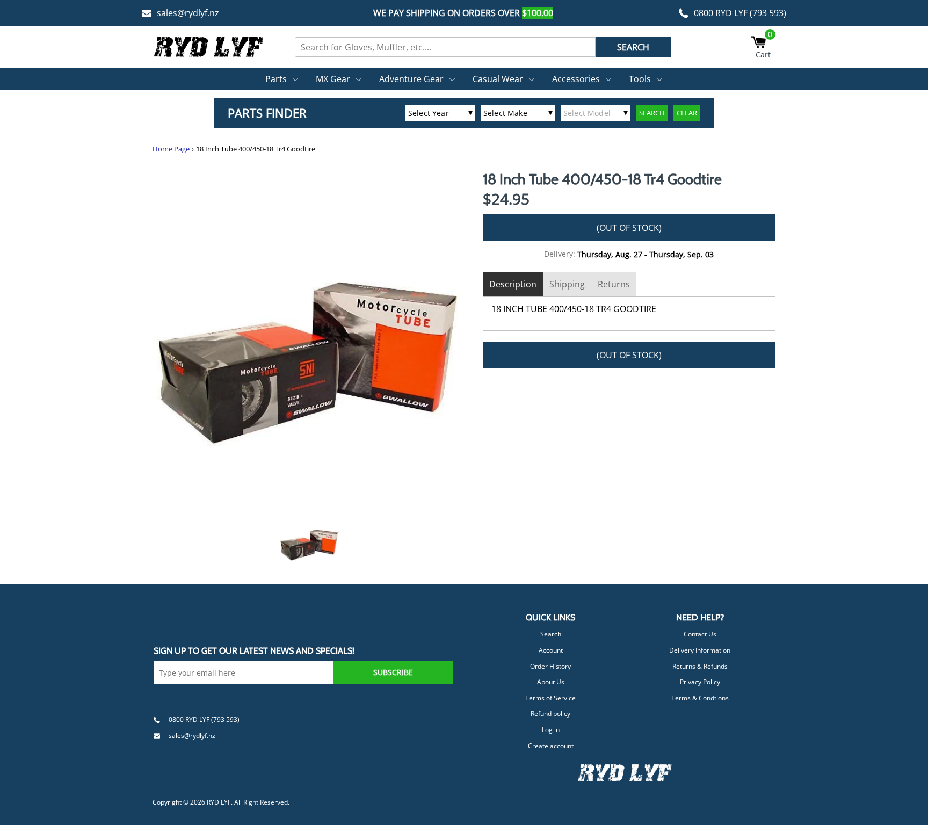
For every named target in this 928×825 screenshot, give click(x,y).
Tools (640, 79)
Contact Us (700, 634)
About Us (550, 681)
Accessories (576, 79)
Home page (171, 149)
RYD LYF (219, 802)
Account (551, 650)
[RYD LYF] (209, 46)
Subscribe (393, 672)
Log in (551, 729)
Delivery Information (699, 650)
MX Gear (333, 79)
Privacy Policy (700, 681)
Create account (551, 745)
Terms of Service (550, 698)
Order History (550, 666)
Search (550, 634)
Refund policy (550, 713)
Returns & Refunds (700, 666)
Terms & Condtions (700, 698)
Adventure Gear (411, 79)
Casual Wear (498, 79)
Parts (276, 79)
